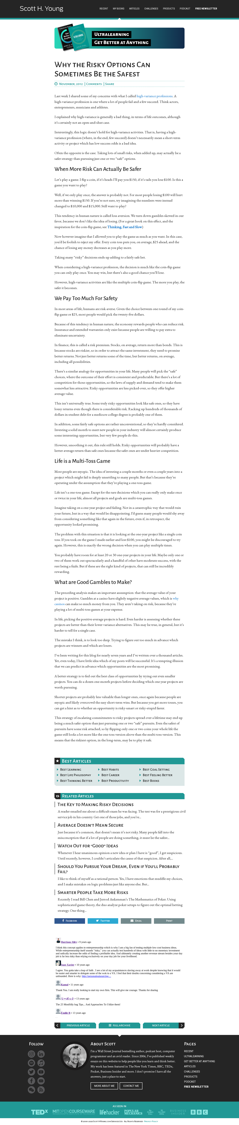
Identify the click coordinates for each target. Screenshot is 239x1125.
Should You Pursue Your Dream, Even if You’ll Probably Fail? (118, 869)
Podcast (190, 1081)
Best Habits (110, 769)
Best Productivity (115, 780)
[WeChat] (31, 1089)
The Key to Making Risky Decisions (96, 804)
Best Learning (70, 769)
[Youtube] (41, 1072)
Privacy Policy (151, 1121)
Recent (188, 1051)
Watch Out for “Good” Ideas (88, 845)
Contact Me (131, 1085)
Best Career (110, 775)
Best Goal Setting (156, 769)
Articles (190, 1066)
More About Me (104, 1085)
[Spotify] (31, 1063)
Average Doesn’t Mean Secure (90, 825)
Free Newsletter (196, 1086)
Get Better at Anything (199, 1061)
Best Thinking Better (76, 780)
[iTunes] (41, 1063)
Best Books (151, 780)
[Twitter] (31, 1072)
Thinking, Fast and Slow (124, 227)
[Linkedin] (41, 1054)
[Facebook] (31, 1081)
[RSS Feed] (41, 1089)
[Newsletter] (41, 1081)
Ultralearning (194, 1056)
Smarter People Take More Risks (93, 892)
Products (190, 1076)
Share (109, 84)
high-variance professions (155, 96)
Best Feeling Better (157, 775)
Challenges (192, 1071)
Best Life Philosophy (75, 775)
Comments (94, 84)
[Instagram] (31, 1054)
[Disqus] (119, 977)
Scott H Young (41, 12)
